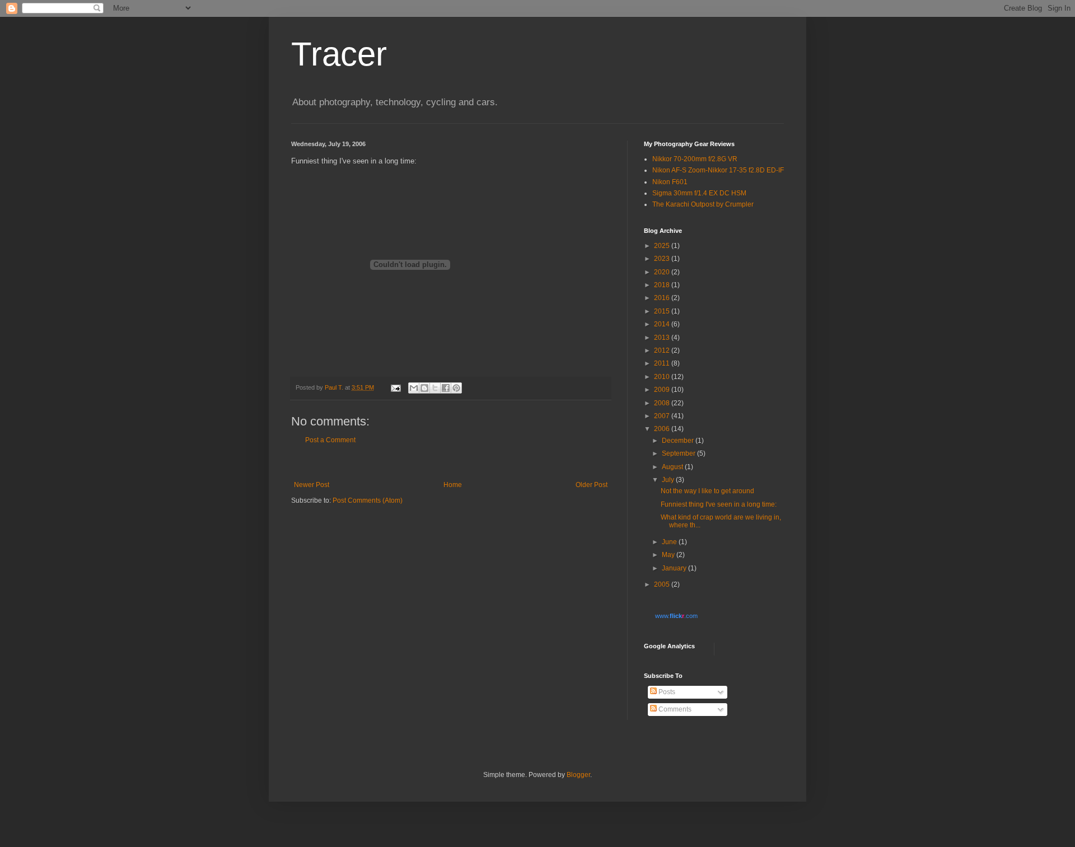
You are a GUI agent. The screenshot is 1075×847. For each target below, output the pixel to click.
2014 (662, 324)
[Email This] (413, 388)
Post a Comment (330, 440)
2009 (662, 390)
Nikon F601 (670, 182)
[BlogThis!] (424, 388)
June (670, 542)
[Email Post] (395, 387)
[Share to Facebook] (445, 388)
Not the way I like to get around (707, 491)
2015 (662, 311)
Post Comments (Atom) (368, 500)
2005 (662, 584)
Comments (674, 709)
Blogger (578, 775)
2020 (662, 272)
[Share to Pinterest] (456, 388)
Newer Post (311, 485)
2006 (662, 429)
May (669, 555)
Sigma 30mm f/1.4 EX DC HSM (699, 193)
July (669, 480)
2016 (662, 298)
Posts (666, 692)
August (673, 467)
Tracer (339, 54)
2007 (662, 416)
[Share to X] (435, 388)
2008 (662, 403)
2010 (662, 377)
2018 (662, 285)
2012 (662, 350)
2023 (662, 259)
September (679, 453)
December (678, 440)
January (675, 568)
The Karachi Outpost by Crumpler (703, 204)
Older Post (591, 485)
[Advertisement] (451, 462)
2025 (662, 246)
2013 (662, 337)
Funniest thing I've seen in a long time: (719, 504)
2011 (662, 363)
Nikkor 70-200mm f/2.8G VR (694, 159)
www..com (676, 615)
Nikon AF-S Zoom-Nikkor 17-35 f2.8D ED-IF (718, 170)
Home (452, 485)
